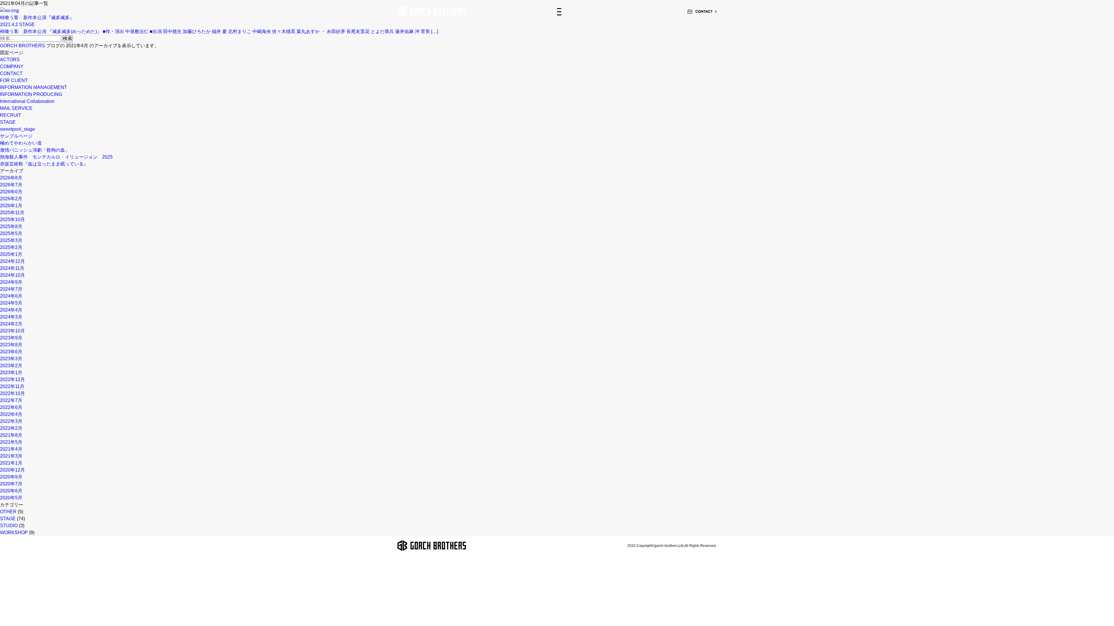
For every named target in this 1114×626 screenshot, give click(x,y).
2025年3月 (11, 240)
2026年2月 (11, 198)
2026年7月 (11, 184)
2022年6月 (11, 407)
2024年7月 (11, 289)
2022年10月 (12, 393)
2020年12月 (12, 469)
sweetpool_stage (17, 129)
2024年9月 (11, 282)
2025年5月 (11, 233)
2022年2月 (11, 428)
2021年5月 (11, 442)
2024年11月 (12, 268)
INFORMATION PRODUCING (31, 94)
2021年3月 (11, 456)
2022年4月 (11, 414)
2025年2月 (11, 247)
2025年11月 (12, 212)
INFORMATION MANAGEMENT (33, 87)
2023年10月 (12, 330)
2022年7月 (11, 400)
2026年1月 (11, 205)
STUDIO (9, 525)
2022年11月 (12, 386)
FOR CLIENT (14, 80)
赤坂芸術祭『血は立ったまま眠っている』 (44, 163)
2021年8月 (11, 435)
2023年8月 (11, 344)
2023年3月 (11, 358)
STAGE (8, 122)
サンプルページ (16, 136)
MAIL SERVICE (16, 108)
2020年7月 (11, 483)
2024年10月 (12, 275)
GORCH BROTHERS (22, 45)
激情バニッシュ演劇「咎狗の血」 (35, 150)
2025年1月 (11, 254)
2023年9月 (11, 337)
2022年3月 (11, 421)
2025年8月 (11, 226)
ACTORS (10, 59)
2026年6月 (11, 191)
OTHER (8, 511)
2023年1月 (11, 372)
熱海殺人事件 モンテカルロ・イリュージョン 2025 (56, 156)
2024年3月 (11, 316)
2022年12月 (12, 379)
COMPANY (11, 66)
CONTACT (11, 73)
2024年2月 (11, 323)
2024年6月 (11, 296)
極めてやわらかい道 (21, 143)
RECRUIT (10, 115)
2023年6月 (11, 351)
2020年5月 (11, 497)
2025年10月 (12, 219)
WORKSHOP (14, 532)
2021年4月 (11, 449)
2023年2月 (11, 365)
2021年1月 (11, 463)
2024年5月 (11, 303)
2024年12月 (12, 261)
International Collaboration (27, 101)
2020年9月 (11, 476)
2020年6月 (11, 490)
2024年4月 (11, 309)
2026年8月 (11, 177)
